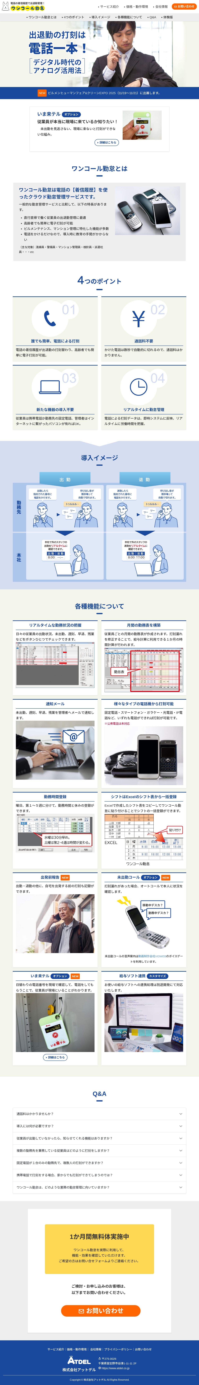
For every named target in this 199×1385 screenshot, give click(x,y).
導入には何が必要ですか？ (35, 1126)
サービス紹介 (109, 6)
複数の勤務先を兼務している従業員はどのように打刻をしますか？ (63, 1150)
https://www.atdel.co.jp (116, 1368)
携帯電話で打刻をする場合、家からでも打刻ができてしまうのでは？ (65, 1175)
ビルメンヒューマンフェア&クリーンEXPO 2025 (82, 93)
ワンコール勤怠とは (43, 17)
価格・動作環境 (137, 6)
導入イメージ (101, 17)
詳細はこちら (108, 142)
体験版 (168, 17)
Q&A (153, 17)
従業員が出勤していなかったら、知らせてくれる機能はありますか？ (65, 1138)
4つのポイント (74, 17)
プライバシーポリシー (118, 1349)
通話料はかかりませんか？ (35, 1114)
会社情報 (161, 6)
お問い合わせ (185, 6)
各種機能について (130, 17)
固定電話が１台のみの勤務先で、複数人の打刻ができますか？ (60, 1163)
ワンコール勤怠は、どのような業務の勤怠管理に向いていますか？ (63, 1187)
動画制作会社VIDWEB (152, 956)
